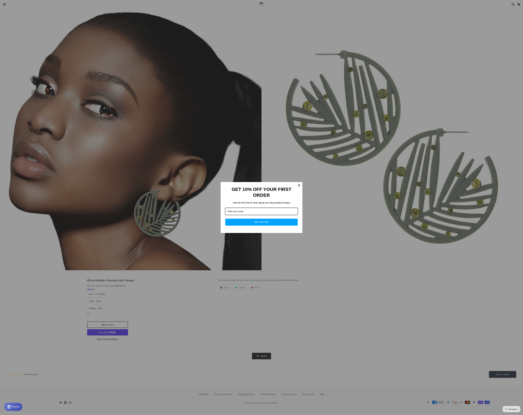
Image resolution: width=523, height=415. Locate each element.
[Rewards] (13, 407)
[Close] (299, 185)
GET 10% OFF (261, 222)
